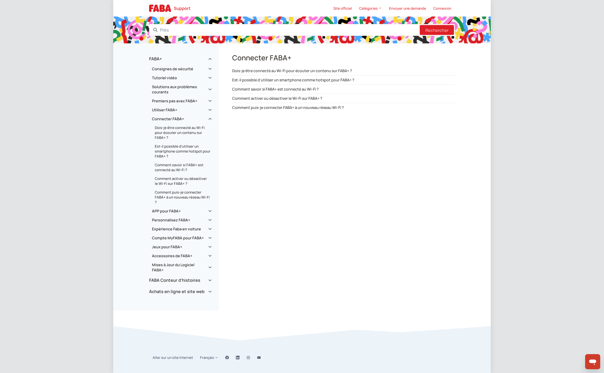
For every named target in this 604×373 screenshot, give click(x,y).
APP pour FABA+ (166, 211)
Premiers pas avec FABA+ (174, 101)
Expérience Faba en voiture (176, 229)
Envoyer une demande (407, 8)
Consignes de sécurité (172, 68)
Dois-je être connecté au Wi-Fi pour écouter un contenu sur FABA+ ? (292, 70)
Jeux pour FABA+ (167, 246)
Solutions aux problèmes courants (174, 89)
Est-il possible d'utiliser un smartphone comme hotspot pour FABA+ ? (293, 80)
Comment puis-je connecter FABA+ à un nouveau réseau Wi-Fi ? (288, 107)
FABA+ (155, 59)
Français (207, 357)
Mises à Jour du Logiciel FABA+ (173, 267)
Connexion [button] (442, 8)
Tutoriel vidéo (164, 77)
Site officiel (342, 8)
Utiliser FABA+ (164, 109)
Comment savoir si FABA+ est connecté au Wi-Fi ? (275, 89)
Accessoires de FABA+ (172, 255)
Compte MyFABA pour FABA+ (178, 237)
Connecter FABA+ (168, 118)
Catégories (368, 8)
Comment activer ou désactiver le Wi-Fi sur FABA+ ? (277, 98)
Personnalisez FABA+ (171, 220)
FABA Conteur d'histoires (174, 280)
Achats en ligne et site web (177, 291)
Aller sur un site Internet (173, 357)
